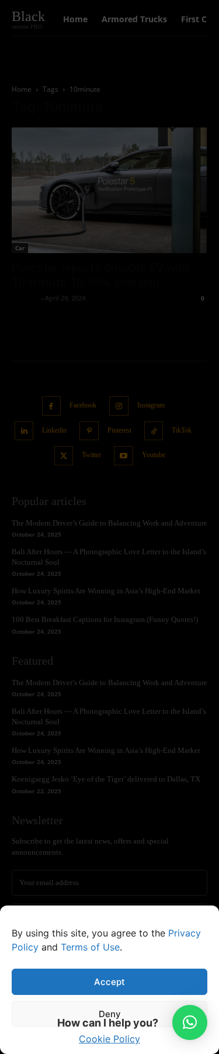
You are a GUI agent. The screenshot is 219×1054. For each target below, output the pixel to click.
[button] (189, 1022)
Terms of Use (90, 947)
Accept (109, 981)
